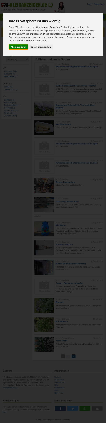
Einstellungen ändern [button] (41, 47)
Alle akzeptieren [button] (18, 47)
